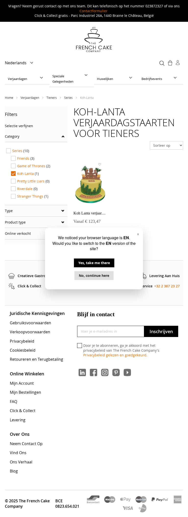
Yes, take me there (94, 262)
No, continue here (94, 275)
